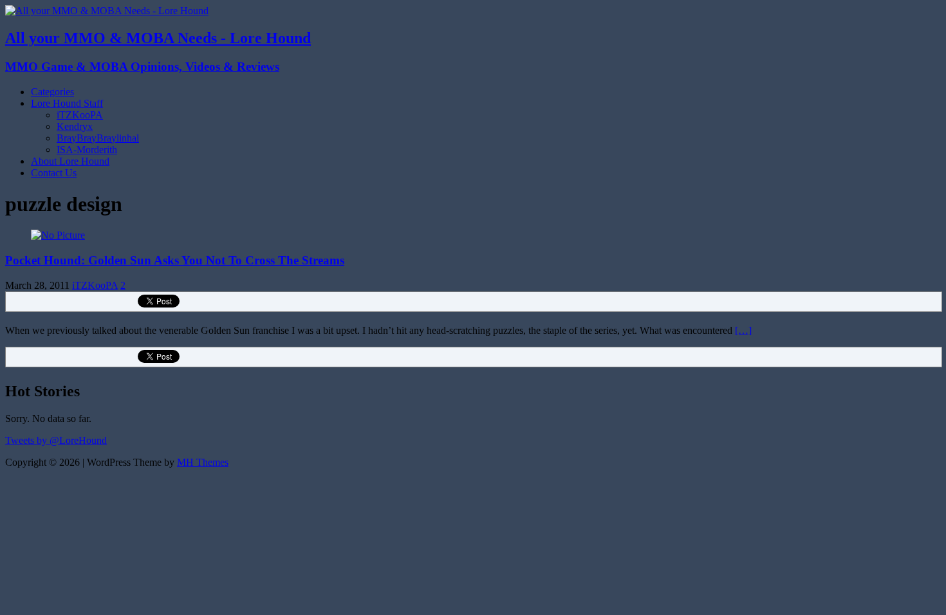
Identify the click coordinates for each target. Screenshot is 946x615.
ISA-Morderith (87, 149)
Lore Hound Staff (67, 103)
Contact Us (54, 172)
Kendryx (75, 126)
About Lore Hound (70, 161)
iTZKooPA (80, 114)
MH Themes (202, 462)
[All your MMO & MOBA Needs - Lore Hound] (107, 10)
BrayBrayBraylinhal (98, 138)
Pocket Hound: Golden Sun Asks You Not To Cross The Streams (174, 260)
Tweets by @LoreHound (56, 440)
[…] (743, 330)
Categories (52, 91)
